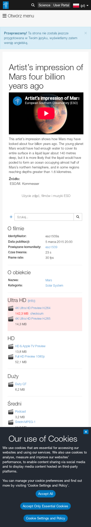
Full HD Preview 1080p (30, 356)
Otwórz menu (20, 15)
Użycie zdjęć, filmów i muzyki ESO (46, 196)
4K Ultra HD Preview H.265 (33, 318)
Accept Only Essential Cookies (45, 506)
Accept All (45, 494)
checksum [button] (36, 313)
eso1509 (51, 247)
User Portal (61, 5)
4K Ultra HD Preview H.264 (33, 308)
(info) (31, 300)
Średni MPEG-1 (25, 422)
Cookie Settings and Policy (45, 518)
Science (44, 5)
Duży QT (21, 384)
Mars (49, 280)
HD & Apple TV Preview (30, 346)
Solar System (54, 285)
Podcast (20, 411)
